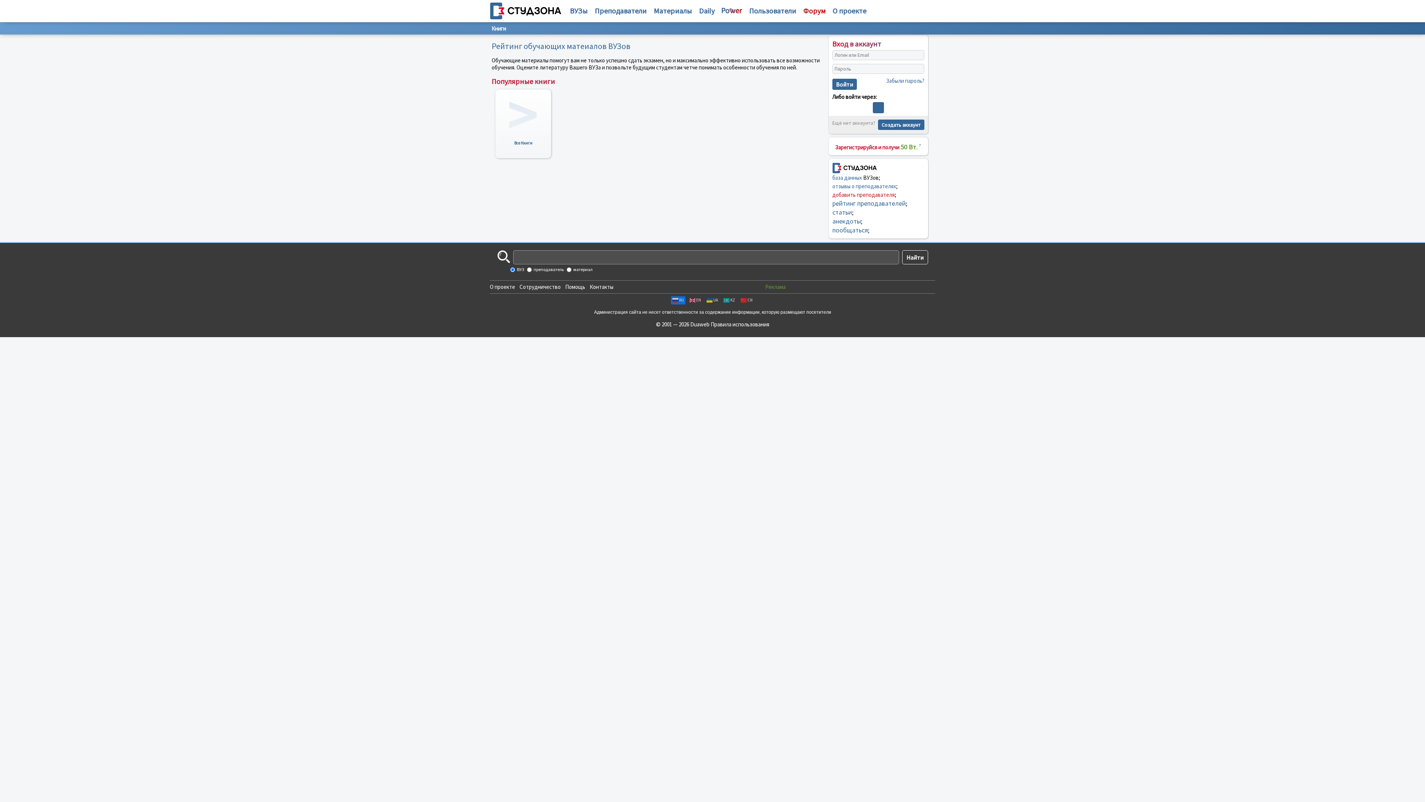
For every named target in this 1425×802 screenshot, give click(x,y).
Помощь (575, 286)
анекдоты (846, 221)
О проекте (502, 286)
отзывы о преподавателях (864, 186)
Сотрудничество (540, 286)
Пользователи (772, 10)
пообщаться (850, 230)
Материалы (673, 10)
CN (750, 300)
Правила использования (740, 324)
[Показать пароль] (917, 69)
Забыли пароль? (905, 80)
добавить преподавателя (863, 194)
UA (715, 300)
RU (681, 300)
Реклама (775, 286)
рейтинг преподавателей (869, 203)
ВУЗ (520, 269)
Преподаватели (621, 10)
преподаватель (548, 269)
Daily (707, 10)
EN (698, 300)
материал (583, 269)
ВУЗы (579, 10)
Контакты (601, 286)
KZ (732, 300)
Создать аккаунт (901, 124)
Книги (499, 28)
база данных (847, 177)
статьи (842, 212)
